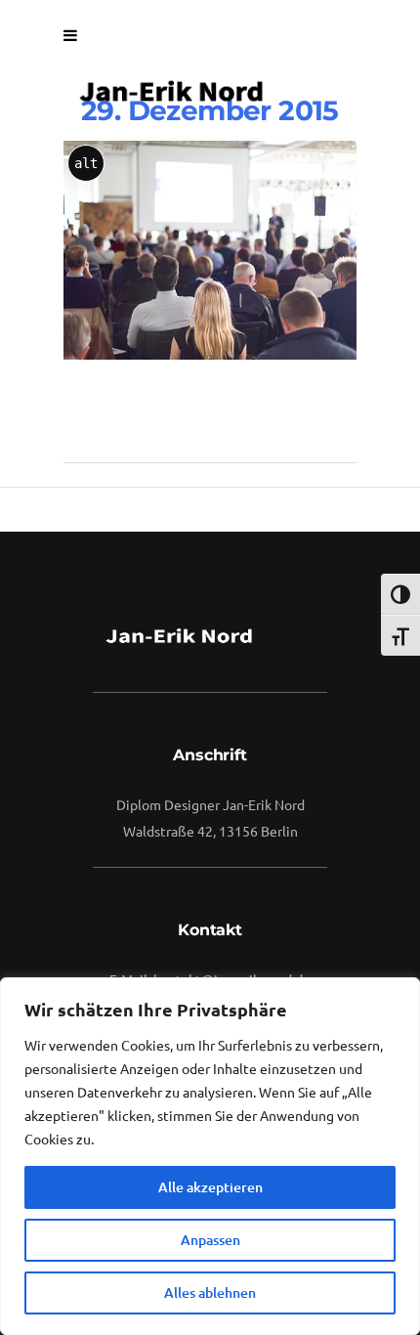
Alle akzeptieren (210, 1187)
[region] (210, 1156)
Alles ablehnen (210, 1292)
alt (86, 163)
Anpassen (210, 1239)
